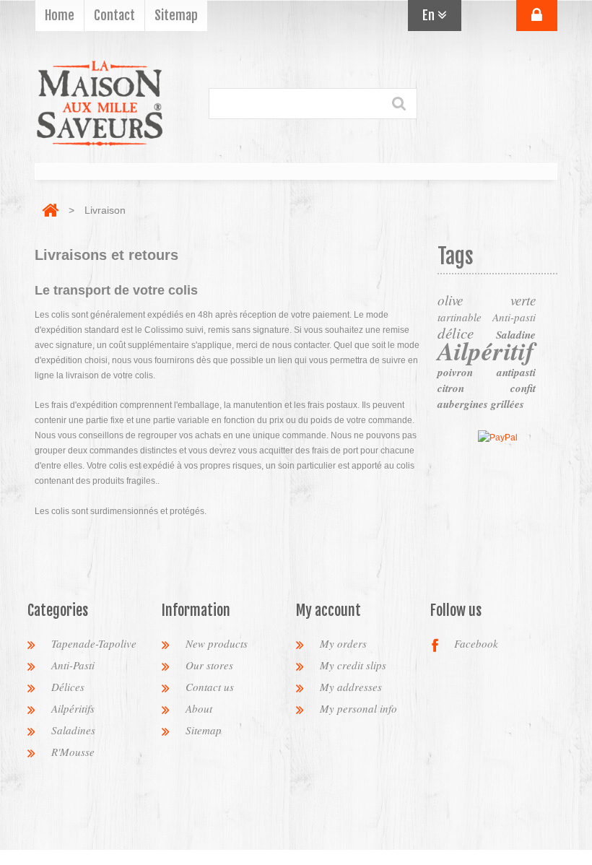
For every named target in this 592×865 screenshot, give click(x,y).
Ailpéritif (486, 350)
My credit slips (353, 665)
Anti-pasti (514, 317)
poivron (455, 372)
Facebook (476, 643)
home (59, 15)
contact (114, 15)
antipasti (516, 372)
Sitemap (204, 730)
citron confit (487, 388)
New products (217, 643)
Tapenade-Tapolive (93, 643)
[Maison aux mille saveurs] (100, 104)
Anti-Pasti (73, 665)
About (199, 708)
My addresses (351, 686)
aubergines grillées (481, 404)
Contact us (210, 686)
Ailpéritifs (73, 708)
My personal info (358, 708)
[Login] (536, 15)
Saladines (73, 730)
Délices (67, 686)
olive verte (487, 300)
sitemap (176, 15)
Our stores (209, 665)
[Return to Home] (50, 210)
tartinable (460, 317)
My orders (343, 643)
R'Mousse (73, 751)
